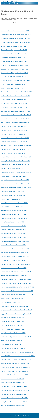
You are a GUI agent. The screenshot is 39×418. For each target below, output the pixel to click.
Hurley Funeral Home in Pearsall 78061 (13, 405)
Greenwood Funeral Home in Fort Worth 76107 (15, 31)
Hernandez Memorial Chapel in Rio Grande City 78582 (17, 287)
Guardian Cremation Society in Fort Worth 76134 (15, 80)
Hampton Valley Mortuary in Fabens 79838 (14, 141)
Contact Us (26, 416)
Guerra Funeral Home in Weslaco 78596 (13, 84)
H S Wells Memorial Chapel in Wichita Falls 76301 (16, 115)
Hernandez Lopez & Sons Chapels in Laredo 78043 (16, 279)
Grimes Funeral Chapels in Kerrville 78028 (14, 46)
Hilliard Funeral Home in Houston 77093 (13, 321)
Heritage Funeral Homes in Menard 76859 (13, 268)
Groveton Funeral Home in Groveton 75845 (14, 61)
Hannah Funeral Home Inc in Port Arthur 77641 (15, 149)
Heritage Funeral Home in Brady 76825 (13, 260)
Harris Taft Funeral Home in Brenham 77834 (14, 203)
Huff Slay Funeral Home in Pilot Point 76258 (14, 386)
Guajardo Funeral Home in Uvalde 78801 (13, 76)
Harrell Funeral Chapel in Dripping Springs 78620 (16, 187)
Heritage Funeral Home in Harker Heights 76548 (15, 264)
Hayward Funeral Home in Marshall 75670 (13, 229)
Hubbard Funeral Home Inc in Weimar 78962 (14, 371)
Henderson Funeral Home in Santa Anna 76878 (15, 249)
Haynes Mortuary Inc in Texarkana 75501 (13, 226)
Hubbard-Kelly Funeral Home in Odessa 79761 (15, 375)
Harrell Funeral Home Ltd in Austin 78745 (13, 195)
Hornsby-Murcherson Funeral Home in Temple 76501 (17, 352)
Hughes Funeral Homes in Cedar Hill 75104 (14, 394)
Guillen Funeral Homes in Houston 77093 (13, 99)
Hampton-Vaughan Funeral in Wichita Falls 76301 (16, 145)
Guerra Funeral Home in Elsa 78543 (12, 88)
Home (3, 23)
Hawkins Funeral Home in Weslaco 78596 (13, 214)
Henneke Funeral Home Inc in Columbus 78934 (15, 256)
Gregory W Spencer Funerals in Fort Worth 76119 (16, 34)
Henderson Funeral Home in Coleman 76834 (14, 252)
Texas (8, 23)
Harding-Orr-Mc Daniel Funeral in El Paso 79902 (15, 161)
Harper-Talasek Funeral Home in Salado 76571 (15, 180)
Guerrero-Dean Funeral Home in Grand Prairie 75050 (17, 92)
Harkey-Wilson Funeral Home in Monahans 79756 (16, 172)
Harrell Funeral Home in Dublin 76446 (12, 191)
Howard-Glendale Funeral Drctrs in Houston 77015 (16, 359)
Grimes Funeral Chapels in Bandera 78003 (14, 50)
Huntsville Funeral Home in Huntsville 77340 (14, 398)
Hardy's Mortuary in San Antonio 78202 (13, 168)
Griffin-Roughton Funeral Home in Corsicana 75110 (16, 42)
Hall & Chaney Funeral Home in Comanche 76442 (16, 122)
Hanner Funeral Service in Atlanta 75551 (13, 153)
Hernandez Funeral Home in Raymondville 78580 (16, 271)
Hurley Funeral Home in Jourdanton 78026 (14, 402)
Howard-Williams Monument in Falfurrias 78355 (15, 363)
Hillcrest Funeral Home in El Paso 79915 (13, 317)
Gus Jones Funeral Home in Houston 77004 (14, 107)
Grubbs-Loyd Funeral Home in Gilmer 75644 (14, 65)
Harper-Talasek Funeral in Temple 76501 (13, 176)
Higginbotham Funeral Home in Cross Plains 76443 (16, 310)
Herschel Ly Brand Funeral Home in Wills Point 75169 (17, 294)
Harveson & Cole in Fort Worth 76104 (12, 206)
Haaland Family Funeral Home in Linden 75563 (15, 119)
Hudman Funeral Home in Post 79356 (12, 379)
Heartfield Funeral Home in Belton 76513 (13, 237)
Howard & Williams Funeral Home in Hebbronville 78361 (18, 356)
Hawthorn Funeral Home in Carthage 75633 (14, 218)
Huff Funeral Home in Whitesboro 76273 (13, 382)
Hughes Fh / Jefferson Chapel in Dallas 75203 (15, 390)
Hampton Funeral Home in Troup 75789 (13, 134)
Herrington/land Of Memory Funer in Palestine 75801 (17, 291)
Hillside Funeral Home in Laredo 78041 (13, 329)
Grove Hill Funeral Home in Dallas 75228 (13, 57)
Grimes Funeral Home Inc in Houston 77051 (14, 53)
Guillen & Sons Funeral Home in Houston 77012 (15, 96)
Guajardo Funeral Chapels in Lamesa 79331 (14, 69)
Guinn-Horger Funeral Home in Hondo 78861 (14, 103)
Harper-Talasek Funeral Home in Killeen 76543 (15, 184)
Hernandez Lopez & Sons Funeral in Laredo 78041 (16, 283)
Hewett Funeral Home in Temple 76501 (13, 298)
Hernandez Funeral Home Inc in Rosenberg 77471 (16, 275)
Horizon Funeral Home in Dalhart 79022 (13, 348)
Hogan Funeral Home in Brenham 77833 (13, 333)
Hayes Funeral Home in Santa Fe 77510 (13, 222)
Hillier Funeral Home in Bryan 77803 (12, 325)
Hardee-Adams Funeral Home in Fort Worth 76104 (16, 157)
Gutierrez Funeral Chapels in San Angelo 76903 (15, 111)
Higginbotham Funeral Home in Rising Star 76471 (16, 314)
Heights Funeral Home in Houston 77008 (13, 245)
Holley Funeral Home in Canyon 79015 (12, 340)
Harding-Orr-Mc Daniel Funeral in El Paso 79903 (15, 164)
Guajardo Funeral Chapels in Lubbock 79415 (14, 73)
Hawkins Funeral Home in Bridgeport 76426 (14, 210)
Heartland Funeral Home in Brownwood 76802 (15, 241)
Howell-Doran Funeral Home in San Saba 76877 (15, 367)
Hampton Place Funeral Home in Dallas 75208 (15, 138)
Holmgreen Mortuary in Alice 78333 (11, 344)
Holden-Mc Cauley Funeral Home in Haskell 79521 (16, 336)
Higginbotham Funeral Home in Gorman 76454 (15, 306)
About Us (18, 416)
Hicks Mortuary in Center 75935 (10, 302)
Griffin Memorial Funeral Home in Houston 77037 (16, 38)
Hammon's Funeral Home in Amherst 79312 (14, 126)
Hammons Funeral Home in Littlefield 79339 (14, 130)
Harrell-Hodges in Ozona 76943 (10, 199)
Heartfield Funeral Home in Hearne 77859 (13, 233)
